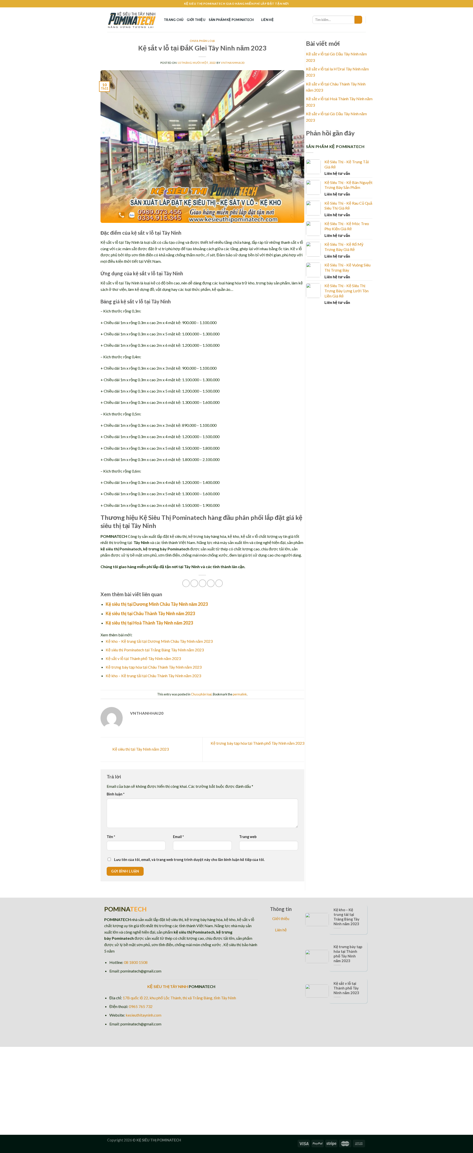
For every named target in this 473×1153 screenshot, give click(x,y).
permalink (240, 694)
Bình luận (115, 794)
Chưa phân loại (202, 40)
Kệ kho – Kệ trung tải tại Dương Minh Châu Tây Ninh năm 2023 (159, 641)
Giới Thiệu (196, 20)
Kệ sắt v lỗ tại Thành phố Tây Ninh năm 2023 (143, 658)
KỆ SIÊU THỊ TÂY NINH (167, 986)
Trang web (247, 837)
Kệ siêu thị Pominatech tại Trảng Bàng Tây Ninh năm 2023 (155, 649)
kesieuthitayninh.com (143, 1015)
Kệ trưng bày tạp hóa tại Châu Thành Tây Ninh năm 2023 (154, 667)
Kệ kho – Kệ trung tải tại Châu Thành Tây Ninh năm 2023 (153, 675)
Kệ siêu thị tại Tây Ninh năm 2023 (140, 749)
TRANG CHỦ (173, 20)
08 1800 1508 (136, 962)
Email (178, 837)
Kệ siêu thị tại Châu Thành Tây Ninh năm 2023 (150, 613)
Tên (111, 837)
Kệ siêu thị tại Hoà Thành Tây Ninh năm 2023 (149, 623)
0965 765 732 (140, 1006)
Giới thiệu (280, 918)
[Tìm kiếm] (358, 20)
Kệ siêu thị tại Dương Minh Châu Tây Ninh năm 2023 (157, 604)
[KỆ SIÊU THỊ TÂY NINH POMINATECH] (131, 19)
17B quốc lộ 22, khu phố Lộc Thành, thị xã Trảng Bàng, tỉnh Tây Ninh (179, 997)
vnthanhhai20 (232, 62)
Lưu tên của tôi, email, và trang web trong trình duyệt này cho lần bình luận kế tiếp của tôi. (189, 859)
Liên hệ (267, 20)
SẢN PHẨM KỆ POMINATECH (231, 20)
